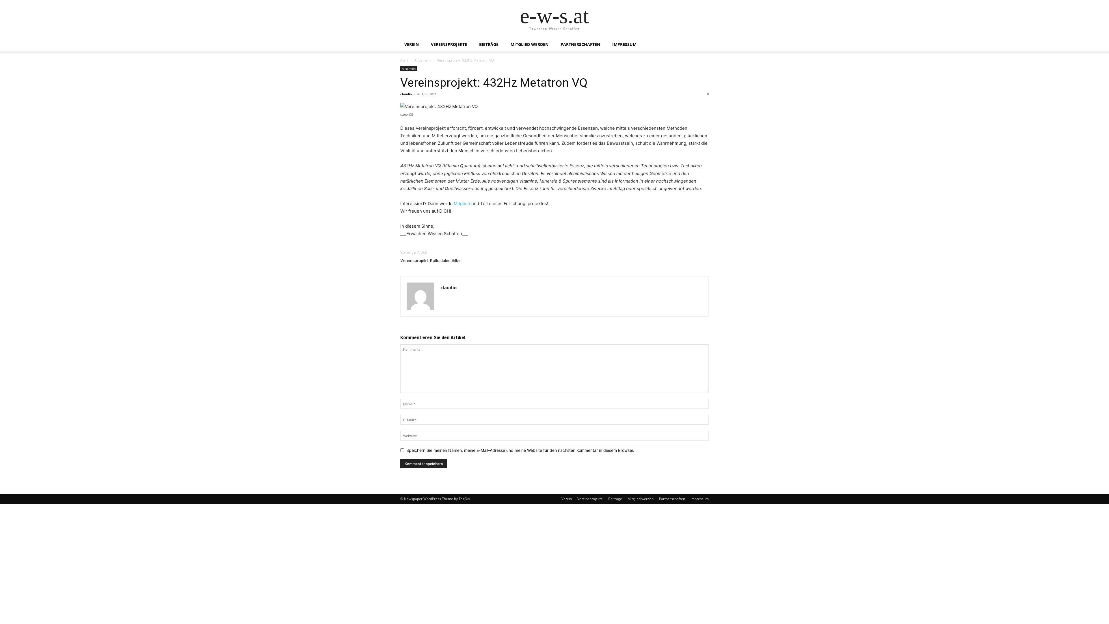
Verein (411, 44)
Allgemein (422, 60)
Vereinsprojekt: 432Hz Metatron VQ (493, 83)
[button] (702, 45)
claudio (406, 94)
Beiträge (488, 44)
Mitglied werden (529, 44)
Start (404, 60)
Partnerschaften (580, 44)
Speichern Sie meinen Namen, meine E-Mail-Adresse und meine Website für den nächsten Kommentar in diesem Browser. (520, 450)
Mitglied (462, 203)
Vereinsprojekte (449, 44)
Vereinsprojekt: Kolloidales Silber (431, 260)
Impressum (624, 44)
